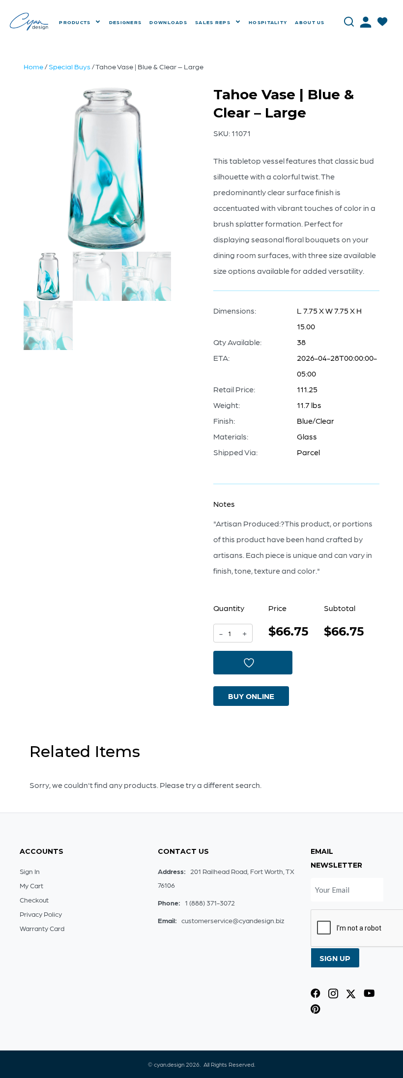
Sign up (334, 957)
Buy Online (251, 695)
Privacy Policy (41, 914)
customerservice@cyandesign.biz (232, 920)
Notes (224, 503)
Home (33, 66)
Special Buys (69, 66)
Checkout (34, 899)
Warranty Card (42, 928)
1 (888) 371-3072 (210, 902)
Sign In (30, 871)
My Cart (31, 885)
